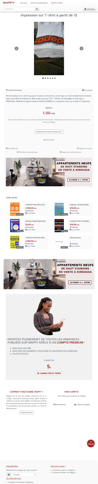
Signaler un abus (85, 148)
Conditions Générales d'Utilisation (20, 482)
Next (81, 48)
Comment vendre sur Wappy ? (64, 470)
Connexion (90, 9)
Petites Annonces (39, 3)
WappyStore (57, 3)
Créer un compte (83, 404)
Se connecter (60, 404)
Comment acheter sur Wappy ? (64, 472)
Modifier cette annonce (28, 152)
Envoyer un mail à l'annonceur (50, 132)
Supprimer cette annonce (71, 152)
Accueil (23, 3)
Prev (16, 48)
